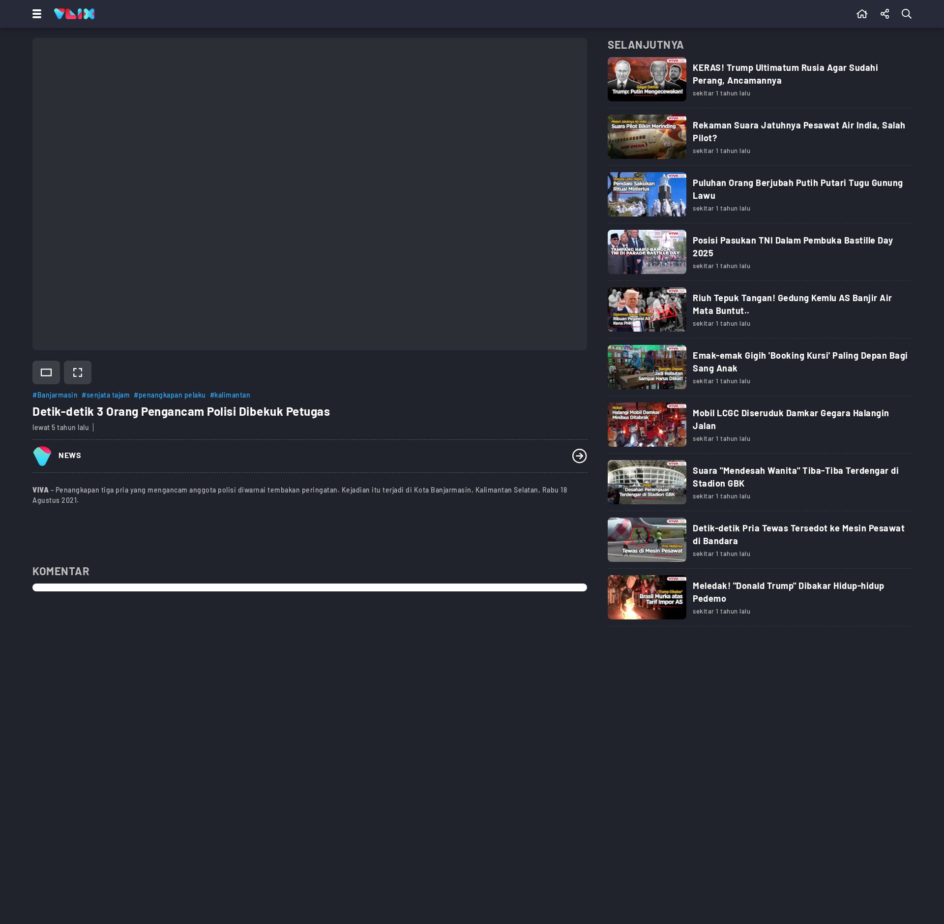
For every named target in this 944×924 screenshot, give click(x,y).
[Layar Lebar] (46, 372)
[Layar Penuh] (77, 372)
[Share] (885, 14)
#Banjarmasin (55, 395)
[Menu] (35, 14)
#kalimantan (230, 395)
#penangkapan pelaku (170, 395)
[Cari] (908, 14)
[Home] (74, 14)
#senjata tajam (106, 395)
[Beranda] (862, 14)
